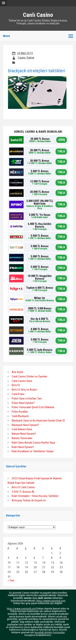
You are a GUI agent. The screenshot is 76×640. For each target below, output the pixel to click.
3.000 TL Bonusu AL (23, 491)
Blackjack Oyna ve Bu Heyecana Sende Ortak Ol (38, 420)
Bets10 (16, 385)
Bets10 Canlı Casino (23, 487)
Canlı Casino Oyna (22, 381)
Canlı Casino (38, 14)
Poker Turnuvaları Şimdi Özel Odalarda (33, 407)
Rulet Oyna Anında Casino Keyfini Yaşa (33, 442)
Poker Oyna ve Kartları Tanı (27, 398)
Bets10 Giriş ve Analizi (24, 389)
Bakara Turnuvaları (22, 438)
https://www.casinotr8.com (50, 600)
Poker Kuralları (20, 411)
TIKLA (61, 151)
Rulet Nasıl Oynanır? (23, 447)
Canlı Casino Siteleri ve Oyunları (29, 376)
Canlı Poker (18, 394)
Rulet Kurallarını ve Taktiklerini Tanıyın (33, 451)
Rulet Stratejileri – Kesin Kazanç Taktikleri (35, 496)
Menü (6, 36)
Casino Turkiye (26, 57)
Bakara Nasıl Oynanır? (24, 433)
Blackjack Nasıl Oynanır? (25, 425)
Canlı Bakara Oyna (22, 429)
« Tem (11, 580)
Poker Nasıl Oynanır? (23, 403)
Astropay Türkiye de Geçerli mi (29, 500)
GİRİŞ (61, 140)
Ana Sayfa (17, 372)
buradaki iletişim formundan (49, 632)
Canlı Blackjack (20, 416)
